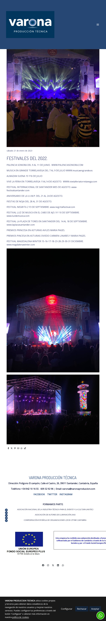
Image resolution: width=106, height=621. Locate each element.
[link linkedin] (58, 565)
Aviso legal (24, 570)
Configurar (66, 608)
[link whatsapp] (63, 565)
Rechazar (82, 608)
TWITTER (52, 494)
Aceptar (95, 608)
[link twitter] (53, 565)
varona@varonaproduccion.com (78, 488)
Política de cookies (39, 570)
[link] (30, 24)
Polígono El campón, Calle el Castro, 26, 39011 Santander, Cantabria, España (58, 483)
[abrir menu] (97, 24)
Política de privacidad (77, 570)
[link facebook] (43, 565)
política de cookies (20, 617)
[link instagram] (48, 565)
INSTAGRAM (65, 494)
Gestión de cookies (57, 570)
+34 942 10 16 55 (30, 488)
